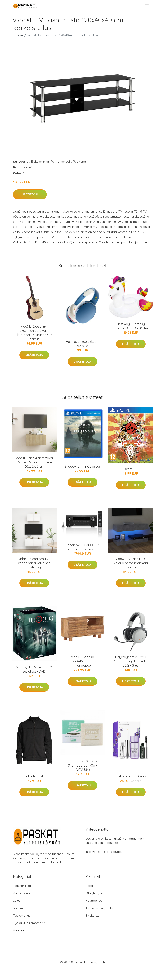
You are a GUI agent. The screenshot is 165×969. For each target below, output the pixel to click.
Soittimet (19, 908)
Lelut (16, 900)
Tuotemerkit (21, 915)
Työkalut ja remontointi (29, 923)
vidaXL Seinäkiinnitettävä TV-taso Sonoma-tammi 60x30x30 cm (34, 462)
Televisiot (79, 161)
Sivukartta (93, 915)
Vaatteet (19, 930)
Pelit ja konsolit (60, 161)
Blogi (89, 886)
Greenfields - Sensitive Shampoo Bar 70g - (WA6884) (82, 765)
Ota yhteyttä (94, 893)
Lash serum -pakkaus (131, 776)
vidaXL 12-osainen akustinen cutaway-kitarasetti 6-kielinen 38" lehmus (34, 332)
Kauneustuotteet (24, 893)
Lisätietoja (30, 194)
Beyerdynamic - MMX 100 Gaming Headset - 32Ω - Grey (130, 661)
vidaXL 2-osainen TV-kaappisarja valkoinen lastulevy (34, 563)
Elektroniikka (40, 161)
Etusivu (18, 35)
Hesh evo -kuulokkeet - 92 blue (82, 344)
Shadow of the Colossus (83, 466)
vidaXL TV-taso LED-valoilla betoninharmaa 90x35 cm (131, 563)
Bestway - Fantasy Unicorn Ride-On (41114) (131, 326)
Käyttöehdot (94, 900)
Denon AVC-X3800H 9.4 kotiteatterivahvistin (82, 547)
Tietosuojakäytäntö (99, 908)
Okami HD (130, 469)
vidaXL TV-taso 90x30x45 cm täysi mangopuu (82, 661)
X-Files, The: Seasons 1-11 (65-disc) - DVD (34, 669)
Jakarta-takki (34, 776)
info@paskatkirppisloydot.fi (105, 852)
